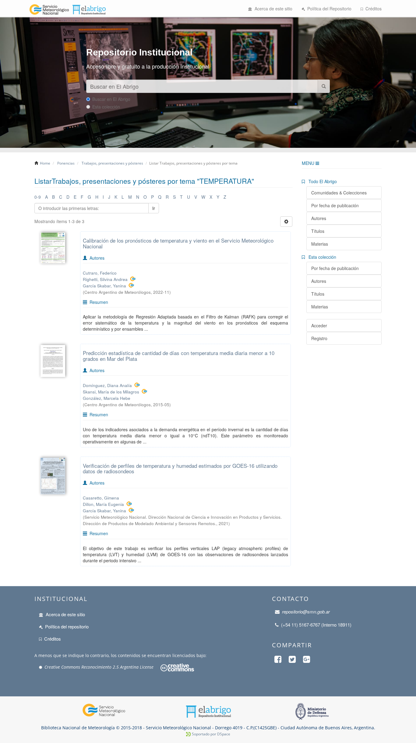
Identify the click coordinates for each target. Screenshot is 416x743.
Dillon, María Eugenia (103, 504)
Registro (319, 338)
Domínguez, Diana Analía (107, 385)
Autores (318, 218)
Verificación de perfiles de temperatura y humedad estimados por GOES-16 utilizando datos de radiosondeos (180, 468)
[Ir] (324, 86)
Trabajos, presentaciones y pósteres (112, 163)
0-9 (37, 197)
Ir (153, 208)
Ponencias (66, 163)
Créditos (372, 8)
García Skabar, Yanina (104, 286)
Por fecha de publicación (335, 205)
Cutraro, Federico (100, 273)
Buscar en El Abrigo (111, 99)
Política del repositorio (67, 626)
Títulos (317, 231)
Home (45, 163)
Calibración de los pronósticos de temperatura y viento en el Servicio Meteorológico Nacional (178, 243)
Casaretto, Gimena (101, 498)
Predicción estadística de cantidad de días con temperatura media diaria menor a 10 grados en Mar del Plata (178, 355)
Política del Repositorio (328, 8)
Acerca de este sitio (272, 8)
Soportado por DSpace (211, 734)
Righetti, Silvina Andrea (105, 279)
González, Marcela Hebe (106, 398)
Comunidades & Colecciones (339, 193)
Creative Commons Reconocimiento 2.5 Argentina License (98, 667)
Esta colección (106, 107)
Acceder (319, 325)
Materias (319, 244)
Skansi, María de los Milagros (111, 392)
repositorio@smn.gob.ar (306, 611)
